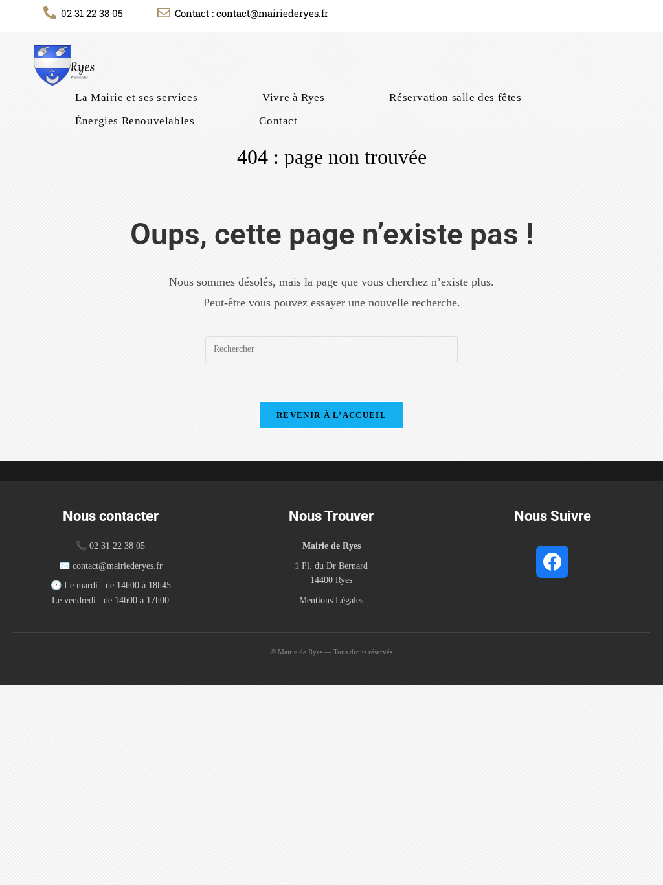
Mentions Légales (331, 600)
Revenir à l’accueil (331, 415)
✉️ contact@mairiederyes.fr (111, 566)
